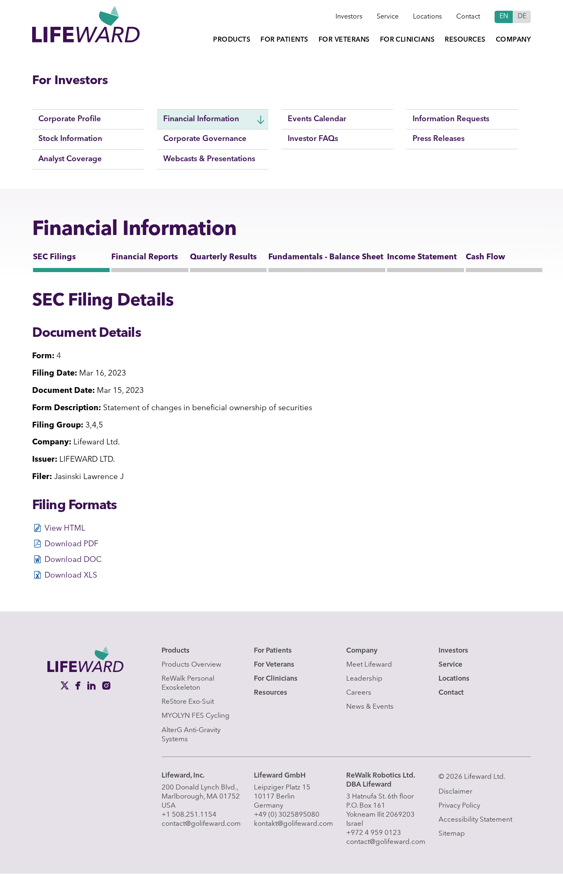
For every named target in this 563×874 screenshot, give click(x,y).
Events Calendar (317, 119)
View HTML (65, 529)
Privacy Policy (459, 805)
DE (522, 16)
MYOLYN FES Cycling (196, 715)
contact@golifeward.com (201, 823)
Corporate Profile (69, 119)
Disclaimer (455, 791)
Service (388, 17)
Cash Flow (485, 257)
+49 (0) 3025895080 (286, 814)
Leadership (364, 678)
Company (513, 40)
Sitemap (452, 833)
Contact (468, 17)
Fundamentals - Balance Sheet (325, 257)
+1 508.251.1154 (189, 814)
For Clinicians (407, 40)
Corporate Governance (204, 139)
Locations (427, 17)
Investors (348, 17)
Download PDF (72, 544)
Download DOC (73, 560)
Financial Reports (144, 257)
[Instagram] (106, 685)
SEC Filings (54, 257)
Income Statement (422, 257)
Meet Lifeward (369, 664)
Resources (465, 40)
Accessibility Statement (475, 819)
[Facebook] (78, 685)
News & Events (370, 706)
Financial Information (201, 119)
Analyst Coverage (70, 159)
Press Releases (438, 139)
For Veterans (344, 40)
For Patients (284, 40)
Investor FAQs (313, 139)
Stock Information (70, 139)
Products (231, 40)
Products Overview (191, 664)
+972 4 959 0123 (373, 832)
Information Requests (451, 119)
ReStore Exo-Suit (188, 701)
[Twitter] (65, 685)
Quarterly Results (223, 257)
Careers (358, 692)
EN (504, 16)
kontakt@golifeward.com (293, 823)
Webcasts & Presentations (209, 159)
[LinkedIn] (92, 685)
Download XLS (71, 576)
